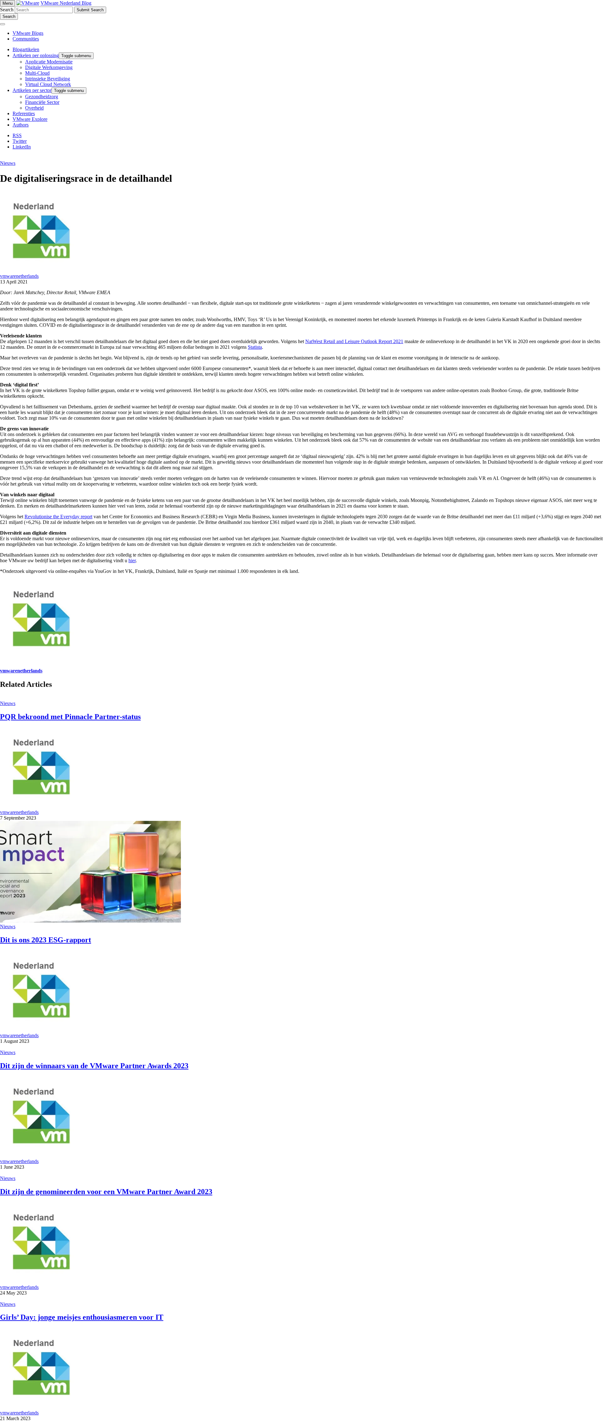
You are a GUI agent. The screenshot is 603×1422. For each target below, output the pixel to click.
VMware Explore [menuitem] (30, 119)
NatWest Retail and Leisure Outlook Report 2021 (354, 341)
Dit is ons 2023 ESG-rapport (45, 940)
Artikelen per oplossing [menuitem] (36, 55)
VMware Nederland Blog (66, 3)
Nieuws (7, 163)
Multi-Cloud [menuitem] (37, 73)
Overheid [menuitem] (34, 107)
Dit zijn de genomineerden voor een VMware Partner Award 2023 (106, 1192)
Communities (26, 38)
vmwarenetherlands (19, 276)
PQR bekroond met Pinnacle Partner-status (70, 717)
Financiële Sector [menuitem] (42, 102)
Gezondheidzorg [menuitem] (41, 96)
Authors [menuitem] (21, 124)
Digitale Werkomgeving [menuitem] (49, 67)
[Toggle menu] (2, 24)
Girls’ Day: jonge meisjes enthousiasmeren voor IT (81, 1317)
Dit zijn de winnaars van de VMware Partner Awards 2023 (94, 1066)
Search (7, 9)
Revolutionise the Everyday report (58, 516)
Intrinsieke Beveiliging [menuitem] (47, 78)
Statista (255, 347)
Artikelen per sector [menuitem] (32, 90)
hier (132, 560)
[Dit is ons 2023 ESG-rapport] (90, 921)
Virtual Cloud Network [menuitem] (48, 84)
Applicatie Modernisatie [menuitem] (49, 61)
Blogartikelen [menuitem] (26, 49)
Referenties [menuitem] (24, 113)
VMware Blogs (28, 33)
